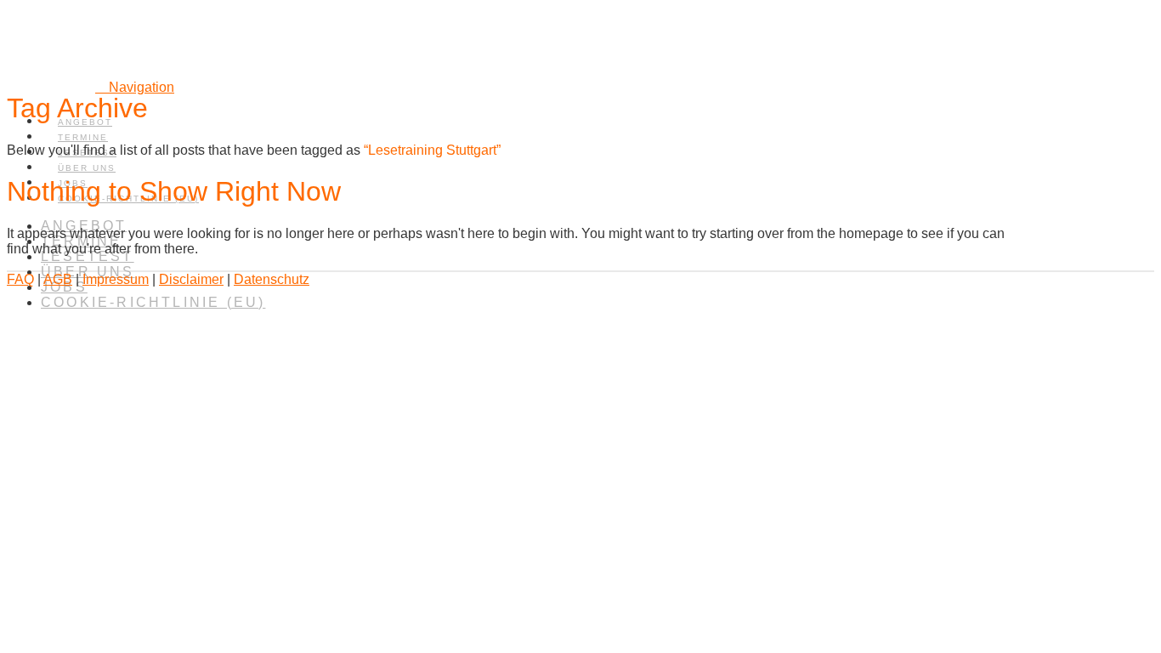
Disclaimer (191, 279)
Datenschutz (271, 279)
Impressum (115, 279)
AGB (57, 279)
